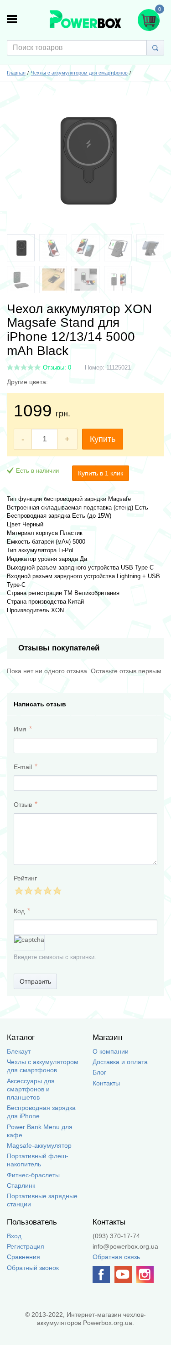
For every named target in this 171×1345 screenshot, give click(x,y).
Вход (14, 1236)
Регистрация (25, 1246)
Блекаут (19, 1051)
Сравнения (23, 1256)
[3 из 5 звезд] (37, 890)
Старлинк (21, 1185)
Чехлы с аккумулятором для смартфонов (79, 72)
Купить (102, 439)
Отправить (35, 981)
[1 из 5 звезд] (18, 890)
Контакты (106, 1083)
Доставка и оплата (120, 1061)
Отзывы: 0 (57, 368)
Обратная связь (116, 1256)
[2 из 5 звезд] (28, 890)
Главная (16, 72)
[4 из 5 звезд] (47, 890)
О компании (111, 1051)
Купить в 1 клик (100, 473)
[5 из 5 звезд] (57, 890)
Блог (99, 1072)
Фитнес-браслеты (33, 1175)
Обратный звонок (33, 1267)
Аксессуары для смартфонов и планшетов (31, 1089)
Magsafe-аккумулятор (39, 1145)
